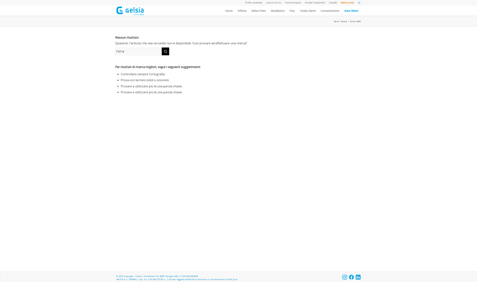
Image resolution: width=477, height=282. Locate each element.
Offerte (242, 11)
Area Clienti (351, 11)
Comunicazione (329, 11)
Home (229, 11)
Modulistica (278, 11)
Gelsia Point (258, 11)
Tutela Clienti (308, 11)
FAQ (292, 11)
